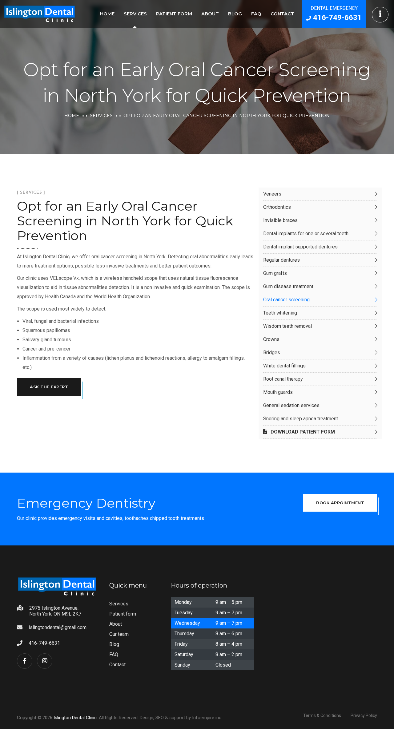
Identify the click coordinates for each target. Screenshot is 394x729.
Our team (119, 634)
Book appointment (340, 502)
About (210, 14)
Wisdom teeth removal (287, 326)
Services (135, 14)
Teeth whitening (280, 313)
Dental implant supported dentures (300, 247)
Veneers (272, 194)
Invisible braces (280, 220)
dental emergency (336, 13)
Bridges (271, 352)
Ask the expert (49, 386)
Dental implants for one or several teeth (305, 233)
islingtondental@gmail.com (57, 627)
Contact (282, 14)
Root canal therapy (283, 379)
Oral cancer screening (286, 300)
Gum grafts (275, 273)
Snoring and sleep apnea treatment (300, 419)
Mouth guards (278, 392)
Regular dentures (281, 260)
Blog (235, 14)
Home (107, 14)
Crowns (271, 339)
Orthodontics (277, 207)
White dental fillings (284, 366)
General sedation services (291, 405)
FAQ (256, 14)
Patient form (122, 614)
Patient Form (174, 14)
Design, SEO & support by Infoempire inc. (181, 717)
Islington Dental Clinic (75, 717)
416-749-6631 (44, 643)
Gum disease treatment (288, 286)
